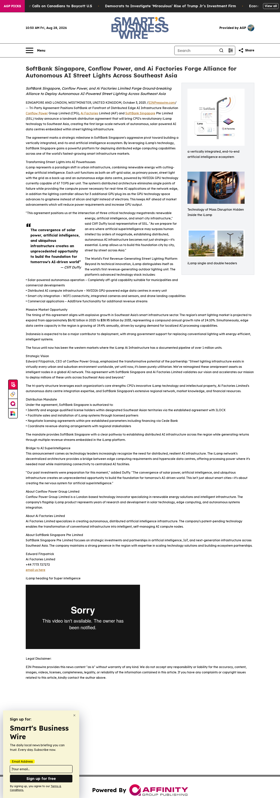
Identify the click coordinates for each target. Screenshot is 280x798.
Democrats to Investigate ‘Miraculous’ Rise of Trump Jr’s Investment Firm (170, 6)
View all (271, 6)
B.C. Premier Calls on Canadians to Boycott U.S (51, 6)
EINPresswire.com (161, 102)
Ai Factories (89, 113)
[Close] (74, 715)
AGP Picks (12, 6)
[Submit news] (13, 384)
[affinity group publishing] (13, 404)
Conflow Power (37, 113)
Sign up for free (41, 778)
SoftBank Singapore (140, 113)
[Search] (221, 50)
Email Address (22, 761)
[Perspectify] (13, 394)
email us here (35, 570)
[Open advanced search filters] (230, 50)
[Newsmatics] (13, 413)
